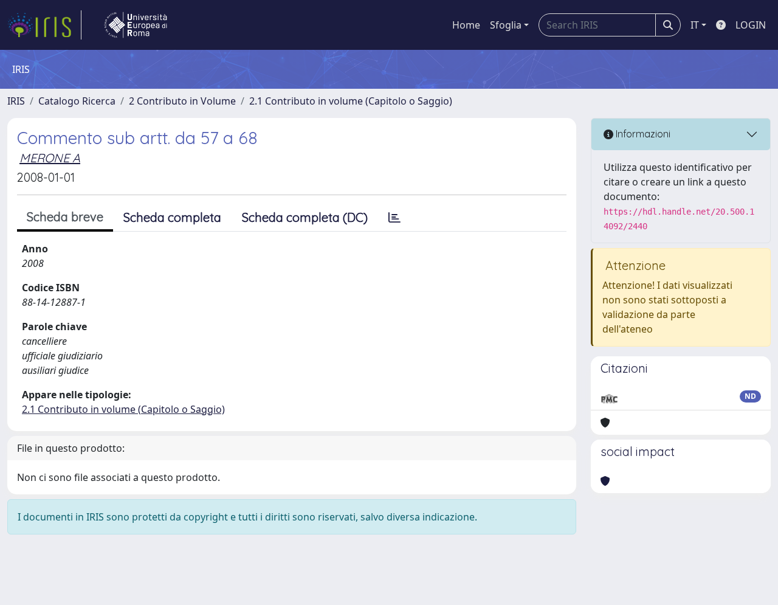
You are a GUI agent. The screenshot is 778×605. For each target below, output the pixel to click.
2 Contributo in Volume (182, 101)
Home (466, 25)
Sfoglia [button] (506, 25)
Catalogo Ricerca (76, 101)
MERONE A (49, 157)
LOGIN (750, 25)
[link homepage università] (135, 25)
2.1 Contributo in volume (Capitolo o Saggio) (350, 101)
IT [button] (694, 25)
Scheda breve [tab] (65, 216)
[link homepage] (44, 25)
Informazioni (641, 134)
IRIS (16, 101)
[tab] (394, 217)
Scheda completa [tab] (172, 217)
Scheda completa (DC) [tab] (305, 217)
